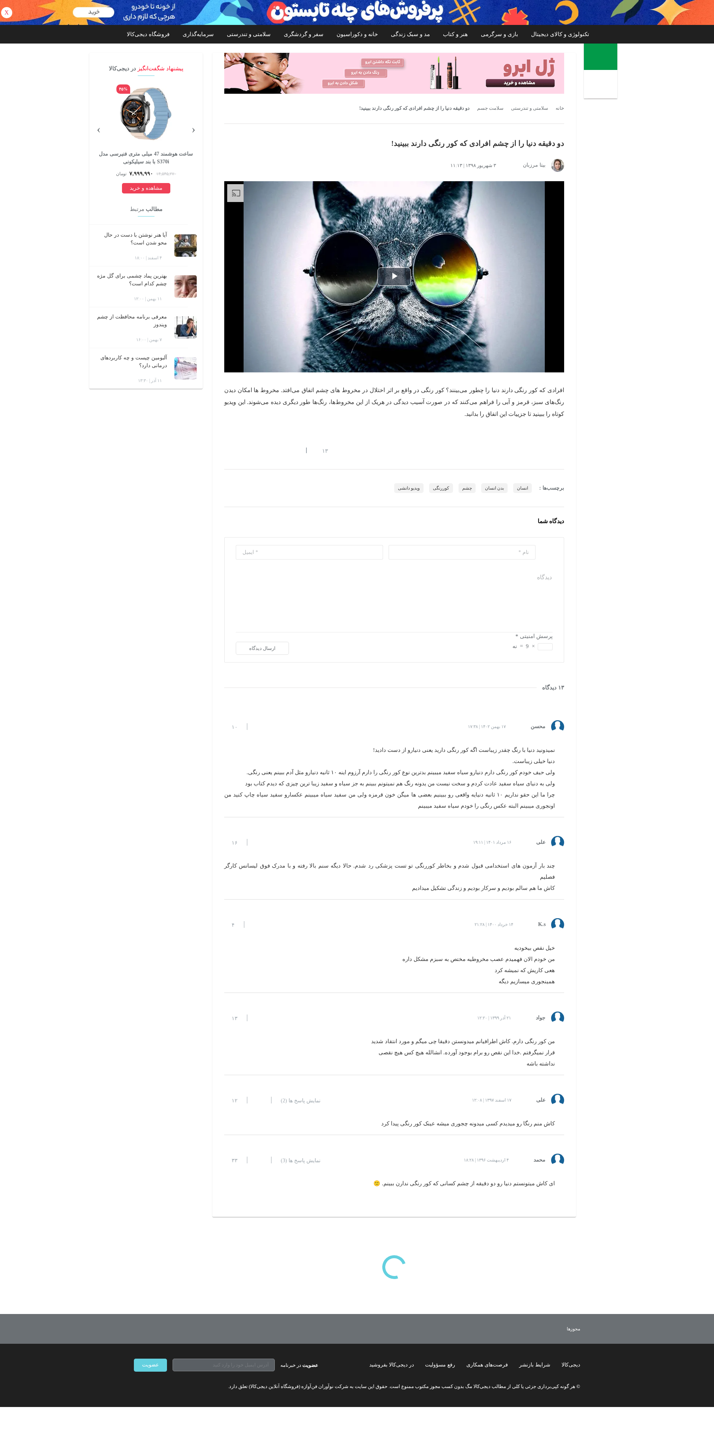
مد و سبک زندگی (410, 34)
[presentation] (193, 129)
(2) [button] (301, 1100)
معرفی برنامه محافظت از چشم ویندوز (132, 320)
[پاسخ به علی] (259, 842)
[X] (164, 1386)
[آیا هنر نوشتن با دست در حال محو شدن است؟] (185, 245)
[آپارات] (177, 1386)
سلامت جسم (490, 108)
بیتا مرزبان (534, 165)
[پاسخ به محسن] (259, 726)
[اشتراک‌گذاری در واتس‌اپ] (241, 450)
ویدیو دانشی (409, 488)
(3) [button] (301, 1160)
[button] (321, 450)
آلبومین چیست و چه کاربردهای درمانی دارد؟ (133, 361)
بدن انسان (494, 488)
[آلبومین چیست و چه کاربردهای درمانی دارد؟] (185, 368)
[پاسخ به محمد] (259, 1160)
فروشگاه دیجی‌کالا (148, 34)
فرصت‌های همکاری (487, 1365)
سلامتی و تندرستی (249, 34)
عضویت (150, 1365)
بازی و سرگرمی (499, 34)
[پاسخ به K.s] (256, 924)
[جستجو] (601, 85)
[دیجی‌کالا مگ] (600, 57)
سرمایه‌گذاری (198, 34)
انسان (522, 488)
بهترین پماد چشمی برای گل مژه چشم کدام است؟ (132, 279)
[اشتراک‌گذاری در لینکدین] (281, 450)
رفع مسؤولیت (440, 1365)
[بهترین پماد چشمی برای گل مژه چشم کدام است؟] (185, 286)
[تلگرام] (137, 1386)
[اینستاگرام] (150, 1386)
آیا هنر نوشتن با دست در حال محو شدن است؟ (135, 239)
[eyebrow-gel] (394, 73)
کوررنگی (441, 488)
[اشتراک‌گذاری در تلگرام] (227, 450)
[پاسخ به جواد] (259, 1018)
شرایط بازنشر (534, 1365)
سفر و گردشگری (304, 34)
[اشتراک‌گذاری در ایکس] (254, 450)
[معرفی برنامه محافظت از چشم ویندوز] (185, 327)
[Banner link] (357, 12)
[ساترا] (546, 1328)
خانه (560, 108)
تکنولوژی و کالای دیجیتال (560, 34)
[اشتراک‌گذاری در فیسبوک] (267, 450)
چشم (467, 488)
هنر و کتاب (455, 34)
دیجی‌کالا (571, 1365)
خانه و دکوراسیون (357, 34)
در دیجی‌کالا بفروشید (391, 1365)
